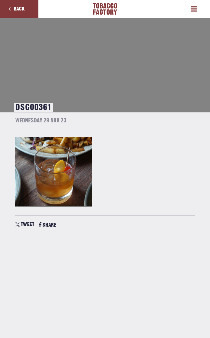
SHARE (49, 225)
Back (19, 9)
